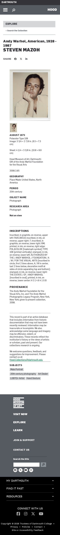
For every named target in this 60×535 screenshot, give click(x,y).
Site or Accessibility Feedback (27, 530)
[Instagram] (25, 513)
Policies (26, 526)
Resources (14, 496)
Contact (38, 526)
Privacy (14, 526)
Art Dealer (43, 374)
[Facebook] (18, 513)
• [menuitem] (53, 523)
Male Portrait (16, 369)
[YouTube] (41, 513)
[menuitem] (30, 481)
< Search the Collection (16, 31)
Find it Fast (15, 488)
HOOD (52, 9)
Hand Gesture (33, 378)
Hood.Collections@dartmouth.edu (26, 360)
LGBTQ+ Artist (17, 378)
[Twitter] (33, 513)
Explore (11, 24)
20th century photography (23, 374)
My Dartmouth (17, 480)
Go (43, 464)
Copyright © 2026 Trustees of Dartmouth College (26, 523)
